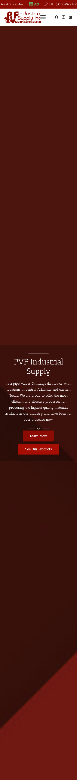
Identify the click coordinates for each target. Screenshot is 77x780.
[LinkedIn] (70, 17)
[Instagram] (63, 17)
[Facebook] (56, 17)
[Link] (34, 4)
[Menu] (43, 17)
